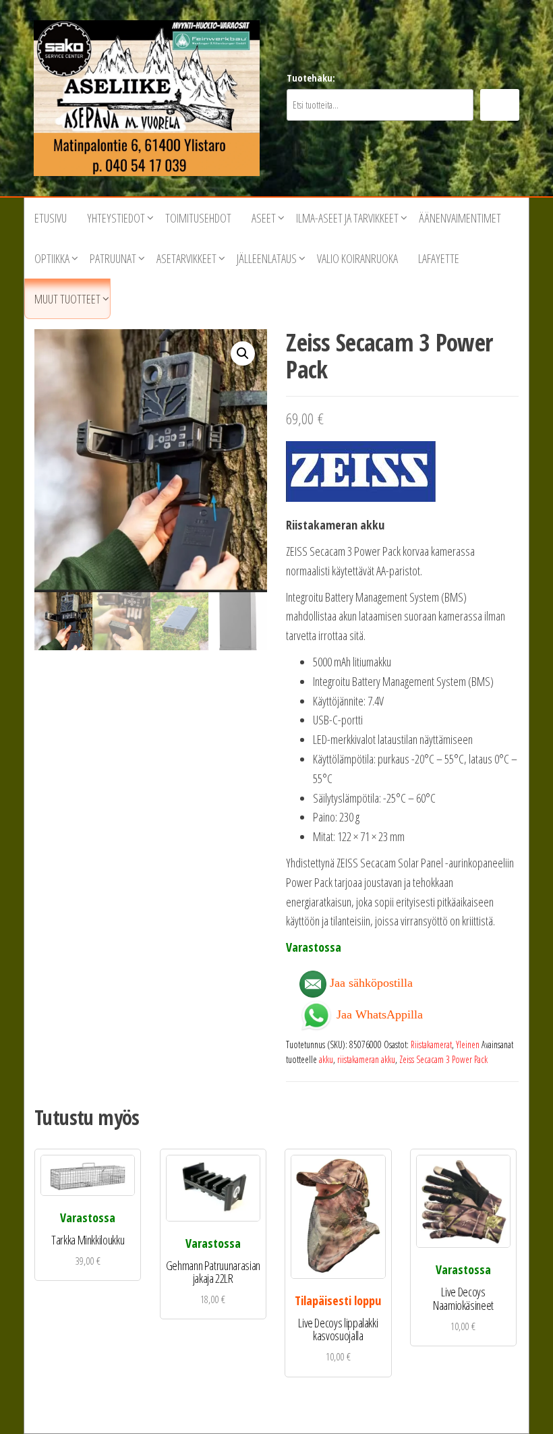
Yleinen (467, 1044)
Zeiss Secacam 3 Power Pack (443, 1059)
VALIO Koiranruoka (357, 258)
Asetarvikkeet (186, 258)
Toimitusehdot (198, 218)
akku (326, 1059)
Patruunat (113, 258)
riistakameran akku (366, 1059)
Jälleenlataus (267, 258)
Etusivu (50, 218)
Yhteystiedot (116, 218)
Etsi (499, 104)
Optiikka (51, 258)
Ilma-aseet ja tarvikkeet (347, 218)
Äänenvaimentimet (460, 218)
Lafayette (438, 258)
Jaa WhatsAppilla (378, 1013)
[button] (243, 353)
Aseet (264, 218)
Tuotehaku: (311, 77)
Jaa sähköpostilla (369, 983)
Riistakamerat (431, 1044)
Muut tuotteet (67, 299)
